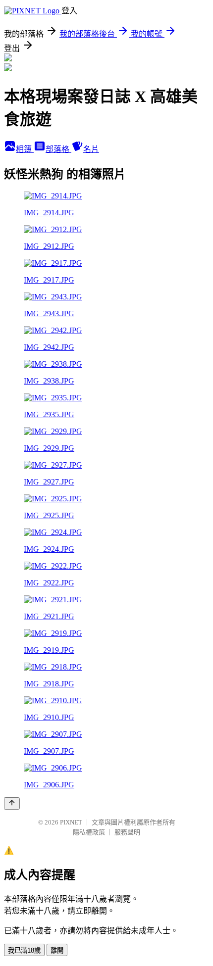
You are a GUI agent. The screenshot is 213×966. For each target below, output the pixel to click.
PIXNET (71, 822)
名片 (91, 149)
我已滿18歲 (24, 950)
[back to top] (12, 803)
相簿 (25, 149)
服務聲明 (127, 832)
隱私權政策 (89, 832)
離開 (57, 950)
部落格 (58, 149)
